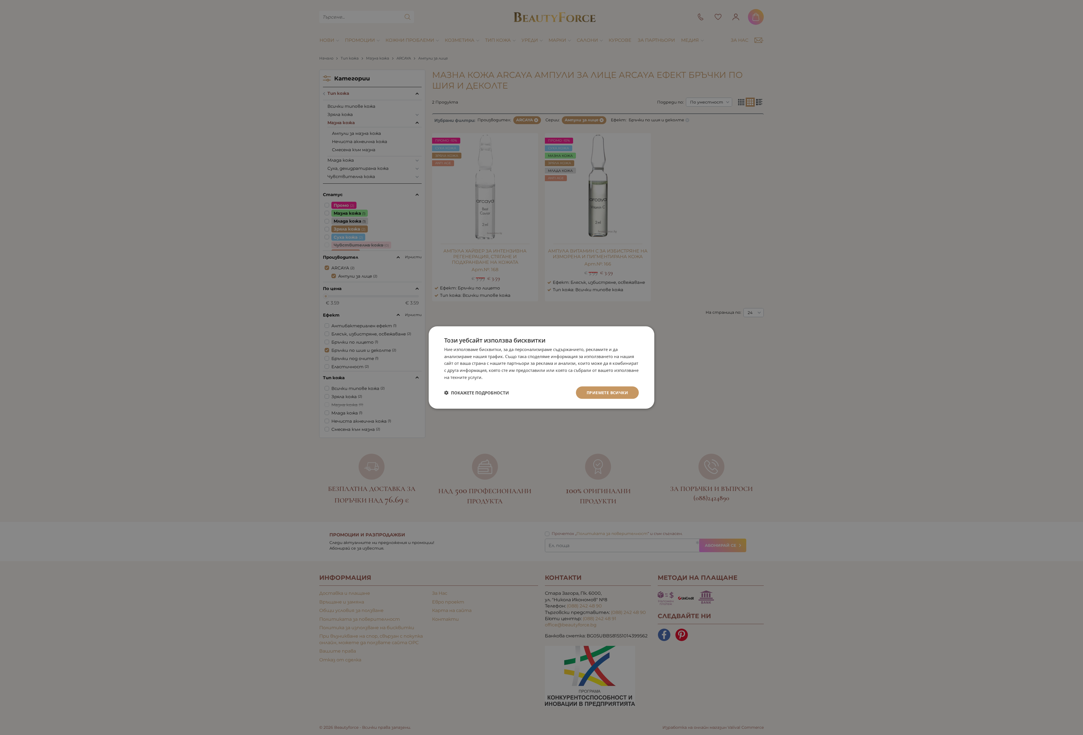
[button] (476, 393)
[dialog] (541, 367)
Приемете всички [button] (607, 392)
